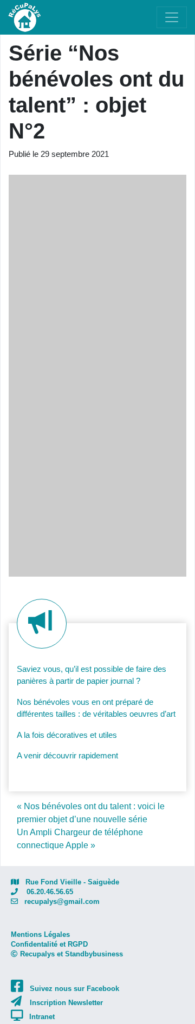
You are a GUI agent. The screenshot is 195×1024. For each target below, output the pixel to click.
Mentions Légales (40, 934)
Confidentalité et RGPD (49, 944)
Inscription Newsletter (66, 1003)
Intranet (42, 1017)
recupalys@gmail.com (59, 901)
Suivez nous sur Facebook (74, 989)
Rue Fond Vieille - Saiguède (69, 882)
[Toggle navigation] (172, 17)
